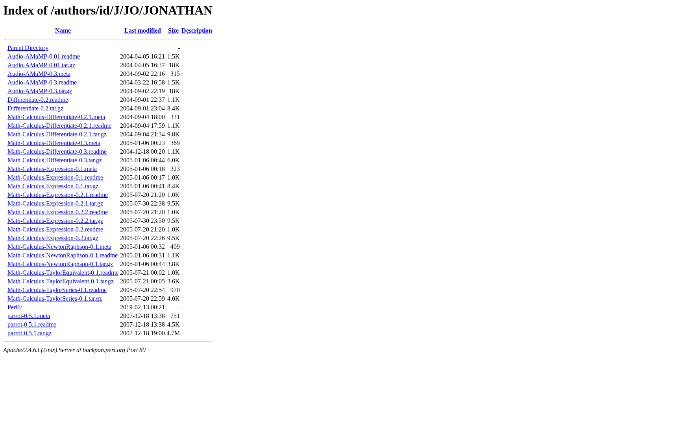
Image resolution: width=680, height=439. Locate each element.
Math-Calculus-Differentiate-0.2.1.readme (59, 125)
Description (196, 30)
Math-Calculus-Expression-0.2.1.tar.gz (55, 203)
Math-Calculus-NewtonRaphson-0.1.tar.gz (60, 264)
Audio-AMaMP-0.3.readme (42, 82)
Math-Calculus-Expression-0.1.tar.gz (52, 186)
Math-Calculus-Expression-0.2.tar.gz (52, 238)
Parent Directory (27, 47)
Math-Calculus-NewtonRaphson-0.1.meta (59, 246)
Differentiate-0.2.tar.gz (35, 108)
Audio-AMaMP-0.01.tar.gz (41, 65)
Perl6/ (14, 307)
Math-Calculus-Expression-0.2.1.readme (57, 194)
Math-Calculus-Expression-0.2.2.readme (57, 212)
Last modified (142, 30)
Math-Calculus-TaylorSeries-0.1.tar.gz (54, 298)
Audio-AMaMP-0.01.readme (43, 56)
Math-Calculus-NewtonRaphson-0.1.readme (62, 255)
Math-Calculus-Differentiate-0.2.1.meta (56, 117)
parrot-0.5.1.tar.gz (29, 333)
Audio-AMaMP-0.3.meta (38, 73)
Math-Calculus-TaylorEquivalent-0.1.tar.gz (60, 281)
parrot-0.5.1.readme (31, 324)
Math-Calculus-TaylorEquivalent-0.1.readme (62, 272)
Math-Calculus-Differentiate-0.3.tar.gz (54, 160)
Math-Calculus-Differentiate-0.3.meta (53, 143)
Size (173, 30)
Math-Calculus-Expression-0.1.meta (52, 168)
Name (63, 30)
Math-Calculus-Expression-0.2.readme (55, 229)
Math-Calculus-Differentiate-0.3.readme (57, 151)
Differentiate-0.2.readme (37, 99)
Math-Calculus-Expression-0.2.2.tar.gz (55, 220)
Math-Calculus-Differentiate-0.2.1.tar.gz (57, 134)
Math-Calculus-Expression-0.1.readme (55, 177)
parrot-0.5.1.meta (28, 315)
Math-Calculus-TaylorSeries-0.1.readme (57, 290)
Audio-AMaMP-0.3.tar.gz (39, 91)
